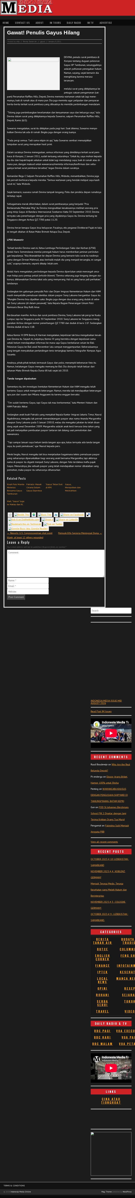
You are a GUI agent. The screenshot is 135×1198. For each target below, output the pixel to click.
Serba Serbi (102, 1003)
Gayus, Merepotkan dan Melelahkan (73, 487)
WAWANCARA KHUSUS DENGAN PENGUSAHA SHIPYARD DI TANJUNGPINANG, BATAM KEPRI (109, 795)
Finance (102, 965)
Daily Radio (74, 22)
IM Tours (55, 22)
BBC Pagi (102, 1031)
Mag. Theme (106, 1191)
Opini (103, 988)
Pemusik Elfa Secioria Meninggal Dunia (80, 533)
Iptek (102, 972)
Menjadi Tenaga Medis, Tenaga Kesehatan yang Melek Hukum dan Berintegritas (109, 889)
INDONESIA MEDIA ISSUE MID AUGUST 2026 (106, 702)
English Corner (102, 957)
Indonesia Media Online (21, 1191)
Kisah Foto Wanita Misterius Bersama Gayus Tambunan (15, 489)
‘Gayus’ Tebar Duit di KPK (54, 486)
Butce (102, 949)
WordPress (127, 1191)
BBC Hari (102, 1037)
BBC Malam (102, 1044)
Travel (102, 1011)
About (40, 22)
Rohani (102, 995)
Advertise (106, 22)
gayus (42, 41)
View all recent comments (104, 841)
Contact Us (22, 22)
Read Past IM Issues (101, 711)
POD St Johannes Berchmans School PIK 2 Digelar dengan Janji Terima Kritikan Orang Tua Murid (110, 813)
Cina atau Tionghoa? (111, 1101)
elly (18, 41)
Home (6, 22)
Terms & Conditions (14, 1185)
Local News (102, 980)
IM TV (90, 22)
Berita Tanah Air (30, 41)
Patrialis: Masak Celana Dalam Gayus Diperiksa (34, 487)
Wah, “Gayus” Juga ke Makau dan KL (15, 503)
